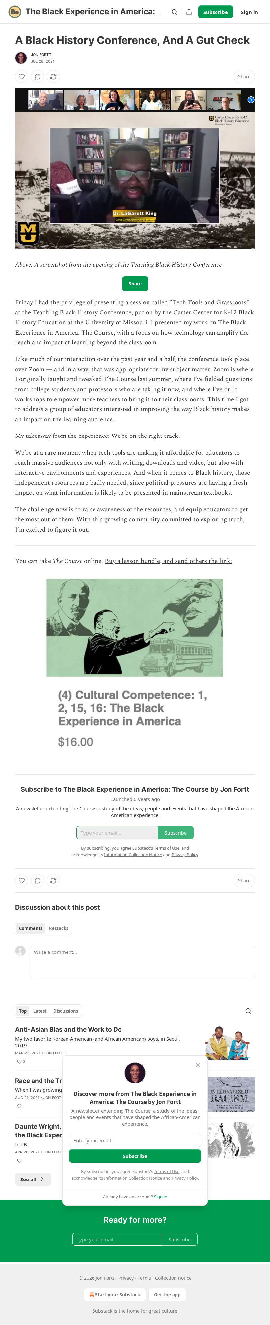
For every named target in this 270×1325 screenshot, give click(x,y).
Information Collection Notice (133, 1178)
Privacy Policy (185, 1178)
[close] (198, 1065)
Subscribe (215, 12)
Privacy (126, 1278)
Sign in (249, 12)
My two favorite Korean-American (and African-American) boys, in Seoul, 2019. (97, 1042)
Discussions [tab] (65, 1011)
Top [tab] (23, 1011)
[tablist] (43, 928)
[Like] (21, 76)
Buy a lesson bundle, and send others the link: (168, 561)
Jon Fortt (41, 54)
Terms (144, 1278)
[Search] (174, 11)
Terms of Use (166, 1171)
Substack (102, 1311)
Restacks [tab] (58, 928)
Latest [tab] (40, 1011)
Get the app (167, 1294)
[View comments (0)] (37, 76)
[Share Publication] (189, 11)
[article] (135, 1045)
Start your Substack (117, 1294)
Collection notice (173, 1278)
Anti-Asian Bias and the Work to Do (68, 1029)
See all (28, 1179)
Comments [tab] (30, 928)
